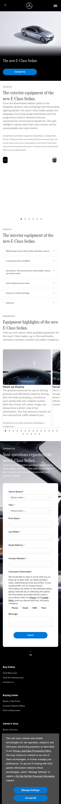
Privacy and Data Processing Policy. (32, 751)
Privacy (33, 597)
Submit (30, 635)
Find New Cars (10, 672)
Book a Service (10, 729)
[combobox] (30, 497)
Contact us (8, 682)
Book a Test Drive (11, 701)
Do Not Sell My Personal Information (35, 776)
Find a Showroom (11, 710)
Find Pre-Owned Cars (13, 677)
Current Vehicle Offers (14, 705)
